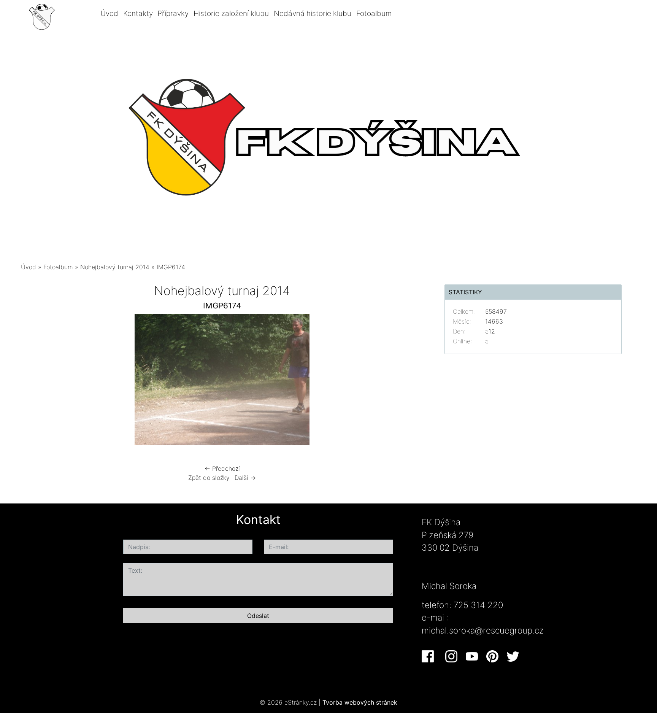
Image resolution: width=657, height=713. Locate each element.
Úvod (109, 13)
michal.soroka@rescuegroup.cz (483, 630)
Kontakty (138, 13)
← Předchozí (222, 468)
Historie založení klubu (231, 13)
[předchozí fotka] (33, 381)
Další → (245, 477)
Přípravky (173, 13)
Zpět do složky (209, 477)
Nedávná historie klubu (312, 13)
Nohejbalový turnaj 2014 (114, 267)
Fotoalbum (374, 13)
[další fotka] (411, 381)
